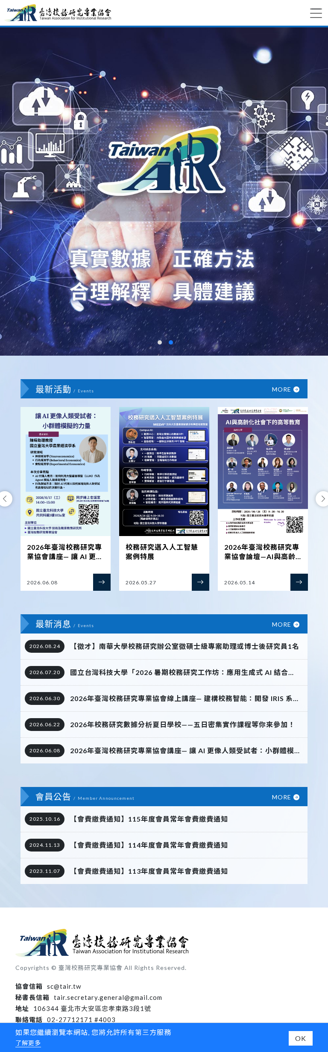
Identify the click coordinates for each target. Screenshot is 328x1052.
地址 (22, 1008)
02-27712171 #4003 (81, 1019)
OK (300, 1038)
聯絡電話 (29, 1019)
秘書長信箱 (32, 997)
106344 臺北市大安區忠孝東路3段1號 (92, 1008)
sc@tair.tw (64, 986)
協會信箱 (29, 986)
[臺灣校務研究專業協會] (57, 12)
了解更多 (28, 1042)
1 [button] (160, 342)
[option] (164, 191)
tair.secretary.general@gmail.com (108, 997)
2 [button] (171, 342)
